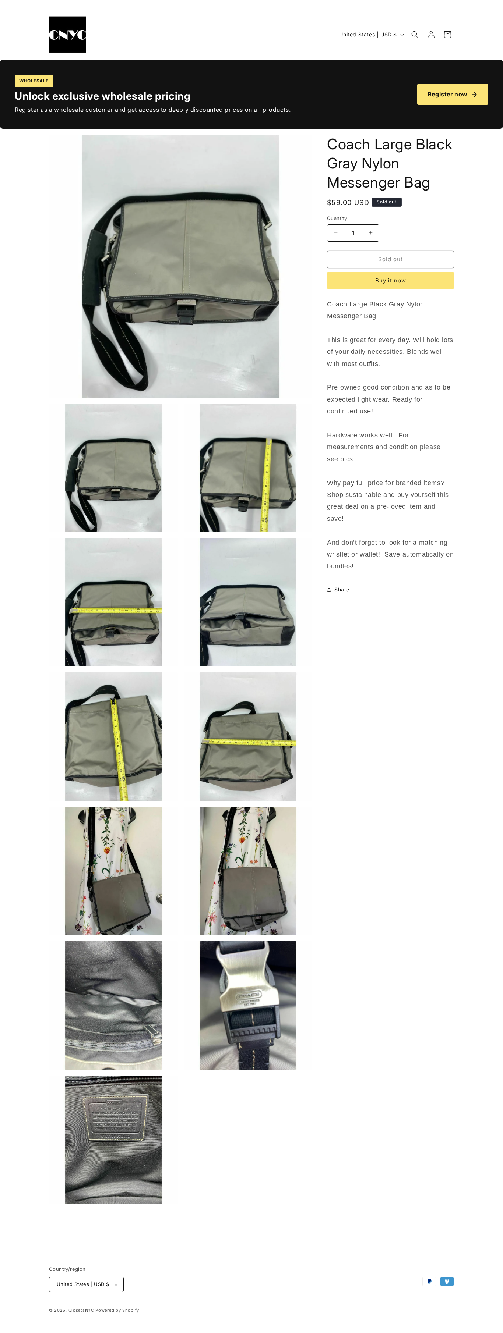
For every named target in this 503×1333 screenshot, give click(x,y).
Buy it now (390, 280)
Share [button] (341, 589)
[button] (415, 34)
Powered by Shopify (117, 1310)
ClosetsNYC (81, 1310)
